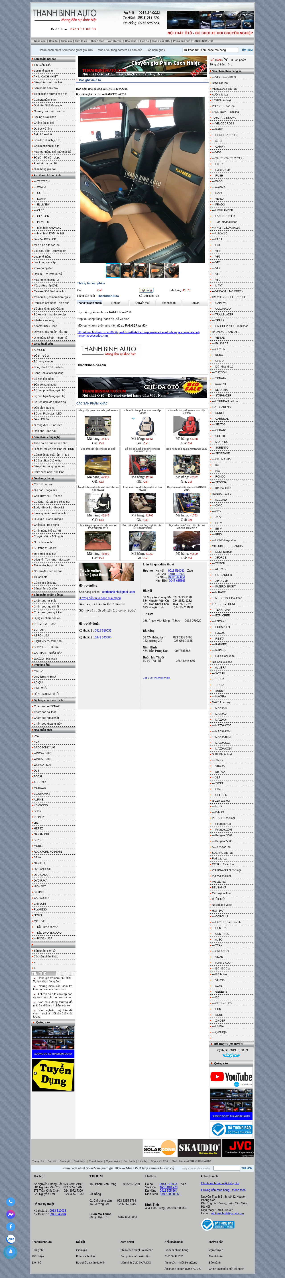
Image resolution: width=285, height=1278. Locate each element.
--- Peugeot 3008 (222, 835)
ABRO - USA (41, 635)
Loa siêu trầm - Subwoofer (50, 250)
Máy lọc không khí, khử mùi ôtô (52, 151)
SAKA (37, 857)
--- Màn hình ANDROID (47, 227)
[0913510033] (11, 1202)
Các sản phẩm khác (46, 956)
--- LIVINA (218, 1026)
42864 (149, 477)
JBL (36, 822)
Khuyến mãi (142, 303)
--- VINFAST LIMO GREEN (228, 291)
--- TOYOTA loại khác (224, 221)
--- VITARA (218, 766)
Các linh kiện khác (45, 582)
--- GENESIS (219, 991)
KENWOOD (41, 805)
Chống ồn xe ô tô (44, 122)
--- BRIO (217, 534)
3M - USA (39, 629)
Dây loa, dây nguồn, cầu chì (50, 331)
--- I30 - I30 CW (221, 968)
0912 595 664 (168, 1190)
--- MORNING (220, 441)
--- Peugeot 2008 (222, 829)
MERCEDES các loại (224, 88)
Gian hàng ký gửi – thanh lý (50, 337)
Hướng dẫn (216, 1241)
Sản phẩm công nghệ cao (49, 466)
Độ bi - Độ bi (41, 355)
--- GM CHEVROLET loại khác (230, 326)
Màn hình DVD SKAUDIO (135, 1262)
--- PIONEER (41, 221)
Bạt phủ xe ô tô (43, 134)
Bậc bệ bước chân (45, 117)
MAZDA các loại (221, 702)
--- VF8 (216, 274)
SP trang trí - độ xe (45, 548)
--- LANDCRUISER (223, 216)
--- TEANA (218, 685)
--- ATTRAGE (219, 569)
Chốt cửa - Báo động (46, 524)
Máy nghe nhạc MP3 (46, 279)
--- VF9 (216, 279)
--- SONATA (219, 378)
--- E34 (216, 245)
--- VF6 (216, 262)
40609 (194, 553)
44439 (105, 439)
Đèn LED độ (41, 419)
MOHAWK (40, 788)
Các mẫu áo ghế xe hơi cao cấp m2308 (142, 411)
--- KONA (217, 355)
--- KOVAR (40, 198)
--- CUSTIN (218, 349)
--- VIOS (217, 152)
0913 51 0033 (168, 1184)
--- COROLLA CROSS (225, 135)
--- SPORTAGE (221, 453)
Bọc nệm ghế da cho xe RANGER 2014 (186, 488)
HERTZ (38, 828)
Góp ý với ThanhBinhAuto (156, 678)
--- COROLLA (220, 916)
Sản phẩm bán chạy (46, 88)
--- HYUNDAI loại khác (225, 401)
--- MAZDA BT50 (222, 737)
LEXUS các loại (221, 100)
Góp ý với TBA (161, 41)
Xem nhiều (127, 1241)
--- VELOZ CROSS (223, 123)
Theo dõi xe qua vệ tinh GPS (51, 443)
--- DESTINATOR (222, 551)
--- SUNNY (218, 690)
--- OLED (39, 210)
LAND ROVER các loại (226, 112)
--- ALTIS (217, 140)
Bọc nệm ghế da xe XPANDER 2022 (186, 448)
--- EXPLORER (221, 615)
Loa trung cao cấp (45, 262)
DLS (36, 770)
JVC (36, 736)
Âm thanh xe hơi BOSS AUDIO (183, 1268)
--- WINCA (40, 187)
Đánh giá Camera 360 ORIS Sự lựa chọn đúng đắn (52, 980)
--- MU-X (217, 806)
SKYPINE (39, 892)
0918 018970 (177, 574)
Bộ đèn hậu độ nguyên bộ (49, 396)
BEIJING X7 (219, 887)
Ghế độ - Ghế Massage (48, 105)
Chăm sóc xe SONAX (47, 706)
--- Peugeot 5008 (222, 841)
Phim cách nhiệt (86, 1256)
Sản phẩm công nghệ (47, 437)
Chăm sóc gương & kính (48, 612)
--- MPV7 (217, 285)
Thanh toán (98, 41)
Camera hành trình (45, 99)
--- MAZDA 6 (219, 719)
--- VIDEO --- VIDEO (224, 77)
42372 (194, 477)
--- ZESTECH (42, 181)
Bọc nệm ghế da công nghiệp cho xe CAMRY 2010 (142, 526)
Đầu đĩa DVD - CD (45, 239)
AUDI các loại (220, 94)
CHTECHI (40, 903)
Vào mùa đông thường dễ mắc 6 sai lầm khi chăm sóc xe (52, 1004)
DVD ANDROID (43, 869)
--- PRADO (218, 204)
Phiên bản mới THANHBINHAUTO (193, 41)
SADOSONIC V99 (44, 747)
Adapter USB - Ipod (45, 326)
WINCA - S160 (42, 753)
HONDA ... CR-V (222, 494)
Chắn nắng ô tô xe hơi (47, 530)
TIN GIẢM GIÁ (42, 65)
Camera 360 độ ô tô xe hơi (50, 291)
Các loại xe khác (222, 893)
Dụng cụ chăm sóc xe (47, 618)
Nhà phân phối (43, 729)
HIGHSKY (40, 886)
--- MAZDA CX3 (221, 742)
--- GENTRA (219, 928)
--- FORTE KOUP (222, 962)
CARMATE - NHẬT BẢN (48, 652)
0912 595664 (176, 577)
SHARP (38, 840)
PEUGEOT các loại (223, 818)
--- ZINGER (218, 1020)
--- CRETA (218, 360)
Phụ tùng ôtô (42, 664)
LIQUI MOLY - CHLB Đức (49, 641)
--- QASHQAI (219, 1032)
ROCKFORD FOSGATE (48, 851)
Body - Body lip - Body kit (49, 507)
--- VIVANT (218, 957)
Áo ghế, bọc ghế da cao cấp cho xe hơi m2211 (98, 488)
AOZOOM (39, 350)
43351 (149, 439)
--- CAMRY (218, 146)
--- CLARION (41, 216)
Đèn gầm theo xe (44, 407)
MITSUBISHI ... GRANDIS (227, 546)
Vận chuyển (115, 41)
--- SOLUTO (219, 436)
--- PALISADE (220, 343)
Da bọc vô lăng (43, 128)
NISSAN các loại (222, 661)
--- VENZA (218, 198)
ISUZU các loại (221, 800)
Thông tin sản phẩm (89, 303)
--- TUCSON (219, 372)
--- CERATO (219, 430)
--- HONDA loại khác (224, 540)
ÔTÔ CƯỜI (218, 899)
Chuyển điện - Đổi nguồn (49, 536)
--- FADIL (217, 239)
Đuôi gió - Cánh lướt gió (48, 519)
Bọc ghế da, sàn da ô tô (90, 1262)
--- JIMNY (217, 760)
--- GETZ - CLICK (222, 1003)
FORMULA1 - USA (45, 624)
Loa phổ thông (42, 256)
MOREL (38, 845)
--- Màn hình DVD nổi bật (49, 233)
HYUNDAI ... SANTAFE (226, 331)
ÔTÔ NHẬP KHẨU (45, 676)
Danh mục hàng (44, 478)
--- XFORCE (219, 557)
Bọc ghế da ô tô (43, 70)
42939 (105, 477)
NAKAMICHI (41, 834)
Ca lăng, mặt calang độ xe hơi (52, 501)
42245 (105, 515)
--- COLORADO (221, 308)
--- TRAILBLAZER (222, 314)
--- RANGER (219, 644)
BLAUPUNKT (42, 793)
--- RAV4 (217, 193)
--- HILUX (217, 164)
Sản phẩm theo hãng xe (227, 71)
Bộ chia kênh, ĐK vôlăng (49, 308)
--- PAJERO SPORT (224, 586)
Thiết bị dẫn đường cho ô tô (50, 93)
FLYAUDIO (40, 909)
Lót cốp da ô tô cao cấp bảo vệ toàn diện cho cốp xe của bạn (52, 996)
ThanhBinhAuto (108, 296)
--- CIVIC (217, 505)
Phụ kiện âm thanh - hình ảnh (51, 303)
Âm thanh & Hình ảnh (47, 175)
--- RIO (216, 470)
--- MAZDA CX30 (222, 748)
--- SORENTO (220, 447)
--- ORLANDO (220, 951)
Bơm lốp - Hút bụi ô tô (47, 140)
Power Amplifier (43, 268)
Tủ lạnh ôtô (40, 577)
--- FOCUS (218, 632)
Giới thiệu (81, 41)
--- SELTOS (219, 424)
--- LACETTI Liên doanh (226, 922)
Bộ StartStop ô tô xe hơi (48, 460)
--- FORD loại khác (223, 656)
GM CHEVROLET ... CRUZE (229, 297)
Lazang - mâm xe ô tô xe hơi (51, 513)
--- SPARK (218, 320)
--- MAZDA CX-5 (221, 725)
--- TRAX (217, 945)
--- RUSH (217, 175)
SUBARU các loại (222, 852)
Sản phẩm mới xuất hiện (48, 82)
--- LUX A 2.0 (219, 233)
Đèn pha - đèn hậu (45, 431)
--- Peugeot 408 (221, 823)
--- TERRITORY (221, 609)
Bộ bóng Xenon (43, 361)
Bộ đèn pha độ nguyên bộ (49, 390)
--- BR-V (217, 528)
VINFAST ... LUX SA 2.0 (226, 227)
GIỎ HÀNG (217, 60)
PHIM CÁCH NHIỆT (46, 76)
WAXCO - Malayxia (45, 658)
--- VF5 (216, 256)
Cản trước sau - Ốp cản (48, 496)
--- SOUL (217, 1014)
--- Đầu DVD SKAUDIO (47, 932)
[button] (200, 179)
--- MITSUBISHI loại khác (227, 598)
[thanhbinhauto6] (231, 1056)
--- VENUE (218, 337)
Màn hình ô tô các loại (47, 245)
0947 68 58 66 (170, 1194)
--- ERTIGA (218, 771)
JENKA (38, 915)
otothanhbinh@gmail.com (227, 1213)
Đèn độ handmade (45, 384)
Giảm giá (66, 41)
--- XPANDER (220, 580)
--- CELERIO (219, 794)
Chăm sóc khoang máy (48, 723)
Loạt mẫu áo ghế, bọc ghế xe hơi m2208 (142, 488)
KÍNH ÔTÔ (40, 688)
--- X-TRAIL (219, 673)
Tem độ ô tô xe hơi (45, 553)
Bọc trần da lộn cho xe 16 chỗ (98, 448)
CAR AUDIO (41, 898)
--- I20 (215, 997)
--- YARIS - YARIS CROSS (227, 158)
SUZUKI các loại (222, 754)
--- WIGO (217, 181)
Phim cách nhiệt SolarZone (136, 1250)
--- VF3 (216, 250)
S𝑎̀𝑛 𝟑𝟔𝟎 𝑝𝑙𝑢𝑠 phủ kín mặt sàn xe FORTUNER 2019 (98, 527)
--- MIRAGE (219, 592)
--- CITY (216, 511)
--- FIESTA (218, 638)
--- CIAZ (216, 789)
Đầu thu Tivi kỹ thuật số (48, 274)
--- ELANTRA (220, 389)
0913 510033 (103, 630)
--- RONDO (218, 476)
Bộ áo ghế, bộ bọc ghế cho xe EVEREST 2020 (142, 450)
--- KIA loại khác (221, 488)
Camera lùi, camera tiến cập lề (52, 297)
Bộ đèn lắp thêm (44, 378)
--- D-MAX (218, 812)
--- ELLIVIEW (41, 204)
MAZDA (38, 671)
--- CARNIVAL (220, 418)
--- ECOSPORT (221, 627)
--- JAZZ (217, 517)
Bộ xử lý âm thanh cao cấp (50, 314)
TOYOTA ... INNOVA (224, 117)
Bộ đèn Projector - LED (48, 413)
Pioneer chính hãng (176, 1250)
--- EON (216, 1009)
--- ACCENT (219, 384)
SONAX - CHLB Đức (46, 647)
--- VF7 (216, 268)
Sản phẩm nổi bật (45, 59)
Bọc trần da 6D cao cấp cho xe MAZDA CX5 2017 (187, 526)
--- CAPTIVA (219, 303)
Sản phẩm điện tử (44, 950)
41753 (194, 515)
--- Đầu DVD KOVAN (46, 927)
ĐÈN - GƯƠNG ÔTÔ (46, 694)
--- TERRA (218, 679)
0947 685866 (177, 580)
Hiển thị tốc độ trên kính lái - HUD (54, 449)
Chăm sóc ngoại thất (46, 606)
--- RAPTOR (219, 650)
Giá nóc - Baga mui (45, 490)
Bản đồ (53, 41)
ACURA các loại (221, 847)
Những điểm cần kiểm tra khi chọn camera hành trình (52, 988)
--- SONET (218, 412)
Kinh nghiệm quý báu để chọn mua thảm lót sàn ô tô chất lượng (52, 1013)
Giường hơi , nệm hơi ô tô (49, 111)
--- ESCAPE (219, 621)
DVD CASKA (41, 874)
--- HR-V (217, 522)
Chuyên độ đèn (43, 343)
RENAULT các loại (223, 864)
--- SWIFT (217, 783)
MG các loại (219, 881)
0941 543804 (103, 637)
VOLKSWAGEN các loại (226, 870)
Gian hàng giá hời (45, 169)
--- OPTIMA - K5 (221, 459)
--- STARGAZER (221, 395)
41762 (149, 515)
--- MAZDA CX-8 (221, 731)
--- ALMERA (219, 667)
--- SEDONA (219, 482)
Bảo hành (131, 41)
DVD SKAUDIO (174, 1256)
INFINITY (39, 817)
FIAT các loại (219, 858)
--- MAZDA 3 (219, 708)
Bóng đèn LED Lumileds (48, 367)
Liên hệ (144, 41)
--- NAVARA (219, 696)
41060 (149, 553)
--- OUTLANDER (222, 575)
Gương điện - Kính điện (48, 425)
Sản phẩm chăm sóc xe (48, 594)
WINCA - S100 (42, 759)
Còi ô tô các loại (43, 484)
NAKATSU (40, 863)
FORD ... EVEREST (223, 603)
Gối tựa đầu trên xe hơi (48, 571)
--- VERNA (218, 980)
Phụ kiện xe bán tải (45, 163)
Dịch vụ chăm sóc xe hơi (49, 700)
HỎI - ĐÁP (218, 910)
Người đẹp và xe (222, 904)
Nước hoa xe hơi (44, 542)
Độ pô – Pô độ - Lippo (47, 157)
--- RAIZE (217, 129)
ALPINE (38, 799)
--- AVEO (217, 939)
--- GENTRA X (220, 933)
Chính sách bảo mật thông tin (220, 1183)
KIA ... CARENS (221, 407)
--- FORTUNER (221, 169)
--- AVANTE (218, 985)
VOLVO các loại (221, 876)
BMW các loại (220, 83)
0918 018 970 (168, 1187)
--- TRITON (218, 563)
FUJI (36, 741)
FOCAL (38, 776)
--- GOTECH (41, 193)
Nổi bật (80, 1241)
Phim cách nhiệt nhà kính (49, 472)
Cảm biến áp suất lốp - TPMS (51, 454)
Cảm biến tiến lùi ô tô (46, 146)
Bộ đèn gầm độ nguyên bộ (50, 402)
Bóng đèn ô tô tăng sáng (48, 373)
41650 (105, 553)
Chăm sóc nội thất (45, 600)
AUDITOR (40, 782)
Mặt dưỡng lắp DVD (46, 285)
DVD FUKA (40, 880)
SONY (37, 811)
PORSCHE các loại (223, 106)
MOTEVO (39, 921)
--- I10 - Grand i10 (222, 366)
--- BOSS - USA (43, 938)
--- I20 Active (219, 974)
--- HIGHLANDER (222, 210)
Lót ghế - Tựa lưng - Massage (52, 559)
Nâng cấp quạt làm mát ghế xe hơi (98, 410)
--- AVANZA (218, 187)
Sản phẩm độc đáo (45, 588)
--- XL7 (216, 777)
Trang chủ (40, 41)
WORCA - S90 (42, 764)
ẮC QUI (38, 682)
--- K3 (215, 465)
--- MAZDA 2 (219, 713)
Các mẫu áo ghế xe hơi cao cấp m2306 (186, 411)
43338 (194, 439)
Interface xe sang (44, 320)
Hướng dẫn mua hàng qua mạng (100, 598)
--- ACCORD (219, 499)
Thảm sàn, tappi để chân (49, 565)
